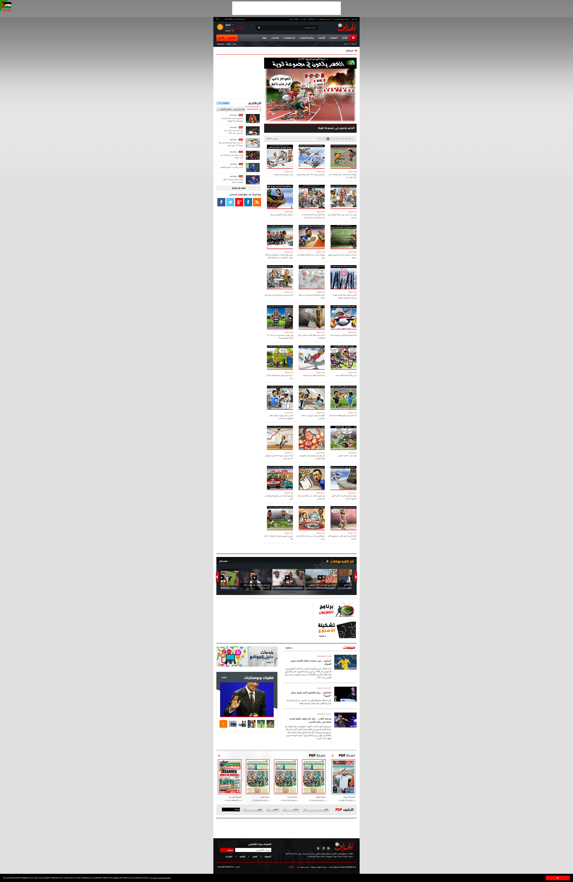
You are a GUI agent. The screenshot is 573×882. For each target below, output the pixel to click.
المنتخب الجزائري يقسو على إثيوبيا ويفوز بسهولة (342, 256)
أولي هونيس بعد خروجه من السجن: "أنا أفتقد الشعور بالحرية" (280, 336)
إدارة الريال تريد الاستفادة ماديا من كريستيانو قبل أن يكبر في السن (313, 216)
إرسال (237, 809)
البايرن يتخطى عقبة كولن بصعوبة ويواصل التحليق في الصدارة (345, 296)
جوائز (264, 38)
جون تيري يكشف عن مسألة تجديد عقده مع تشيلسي (311, 497)
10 (349, 139)
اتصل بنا (303, 19)
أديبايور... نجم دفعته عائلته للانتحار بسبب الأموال (310, 662)
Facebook (220, 44)
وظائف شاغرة (293, 19)
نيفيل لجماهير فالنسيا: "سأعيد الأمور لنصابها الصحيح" (344, 497)
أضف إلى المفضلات (325, 19)
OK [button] (557, 878)
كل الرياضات (289, 38)
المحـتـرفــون (239, 109)
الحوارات (333, 38)
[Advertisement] (286, 8)
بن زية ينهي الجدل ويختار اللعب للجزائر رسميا (280, 377)
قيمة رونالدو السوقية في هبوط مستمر (343, 335)
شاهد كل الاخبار (239, 188)
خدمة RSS (312, 19)
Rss (234, 44)
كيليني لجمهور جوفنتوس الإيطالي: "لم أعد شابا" (278, 537)
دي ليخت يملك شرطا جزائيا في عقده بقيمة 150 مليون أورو (230, 144)
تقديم (254, 856)
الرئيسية (354, 19)
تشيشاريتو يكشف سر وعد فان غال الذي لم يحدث (310, 537)
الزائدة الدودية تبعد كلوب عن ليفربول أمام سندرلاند (342, 537)
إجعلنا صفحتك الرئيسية (341, 19)
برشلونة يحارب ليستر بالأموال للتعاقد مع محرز (311, 256)
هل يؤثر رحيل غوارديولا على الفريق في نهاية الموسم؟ (312, 457)
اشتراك (230, 850)
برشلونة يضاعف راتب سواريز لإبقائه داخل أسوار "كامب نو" (343, 176)
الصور (221, 37)
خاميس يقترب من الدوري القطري (231, 167)
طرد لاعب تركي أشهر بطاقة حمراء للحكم (343, 415)
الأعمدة (321, 38)
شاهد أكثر (223, 561)
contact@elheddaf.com (225, 867)
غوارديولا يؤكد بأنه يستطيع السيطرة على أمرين (279, 497)
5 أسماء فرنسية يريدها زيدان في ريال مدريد (278, 294)
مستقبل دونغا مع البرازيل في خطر (282, 214)
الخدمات (275, 38)
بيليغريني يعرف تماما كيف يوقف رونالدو (311, 174)
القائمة (321, 636)
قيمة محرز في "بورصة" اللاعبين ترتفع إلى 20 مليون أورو (279, 457)
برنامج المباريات (306, 38)
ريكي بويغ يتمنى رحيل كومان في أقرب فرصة (232, 156)
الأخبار (344, 38)
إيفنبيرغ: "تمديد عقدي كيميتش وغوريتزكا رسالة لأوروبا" (232, 119)
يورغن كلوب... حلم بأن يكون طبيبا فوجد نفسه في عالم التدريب (310, 720)
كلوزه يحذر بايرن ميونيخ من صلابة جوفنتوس (313, 417)
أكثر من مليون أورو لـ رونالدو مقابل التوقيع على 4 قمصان (281, 417)
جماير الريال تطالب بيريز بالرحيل (314, 375)
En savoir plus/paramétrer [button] (160, 878)
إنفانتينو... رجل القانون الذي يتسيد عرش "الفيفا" (311, 694)
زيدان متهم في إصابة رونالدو (283, 174)
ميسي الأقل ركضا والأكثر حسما (346, 375)
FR (217, 19)
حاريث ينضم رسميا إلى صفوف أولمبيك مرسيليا (233, 181)
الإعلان (242, 856)
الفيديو (232, 37)
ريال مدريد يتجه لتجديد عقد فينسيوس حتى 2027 (233, 132)
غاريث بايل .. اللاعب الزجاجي (347, 455)
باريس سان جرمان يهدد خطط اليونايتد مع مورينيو (342, 216)
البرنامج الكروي (225, 109)
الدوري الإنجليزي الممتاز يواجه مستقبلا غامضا (312, 296)
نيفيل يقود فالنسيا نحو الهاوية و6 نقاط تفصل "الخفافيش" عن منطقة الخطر (279, 256)
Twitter (228, 44)
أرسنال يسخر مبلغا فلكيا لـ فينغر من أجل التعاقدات (311, 336)
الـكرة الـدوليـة (252, 109)
